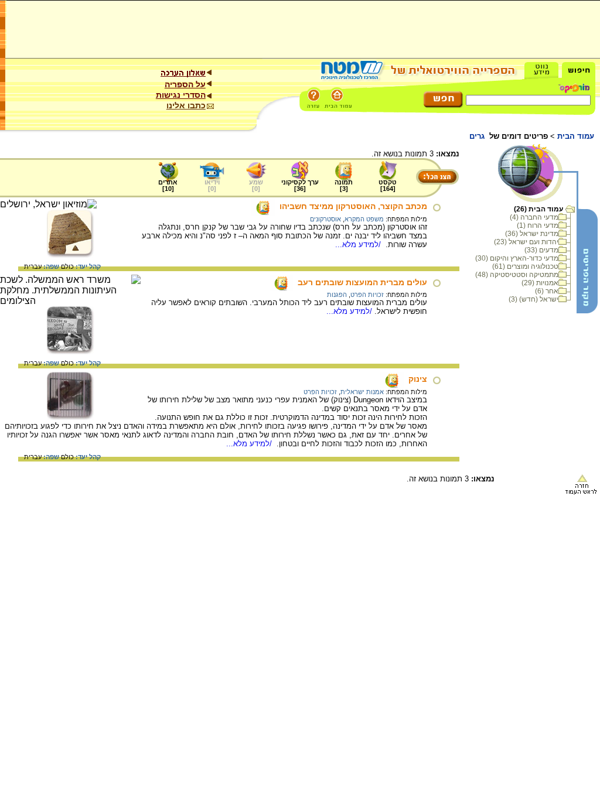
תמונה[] (344, 185)
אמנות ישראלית (362, 391)
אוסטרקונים (325, 219)
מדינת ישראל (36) (531, 234)
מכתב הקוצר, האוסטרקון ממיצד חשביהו (353, 206)
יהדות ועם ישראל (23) (526, 242)
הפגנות (337, 294)
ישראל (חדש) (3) (533, 299)
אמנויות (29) (539, 283)
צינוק (417, 379)
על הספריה (185, 84)
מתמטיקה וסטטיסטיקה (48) (516, 275)
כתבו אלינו (186, 105)
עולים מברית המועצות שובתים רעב (362, 282)
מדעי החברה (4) (534, 217)
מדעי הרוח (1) (537, 225)
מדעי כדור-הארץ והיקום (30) (516, 258)
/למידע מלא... (359, 244)
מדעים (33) (541, 250)
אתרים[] (168, 185)
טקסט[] (388, 185)
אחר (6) (546, 291)
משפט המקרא (364, 219)
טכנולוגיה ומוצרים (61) (525, 266)
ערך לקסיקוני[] (300, 185)
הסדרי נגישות (181, 95)
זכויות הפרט (367, 294)
